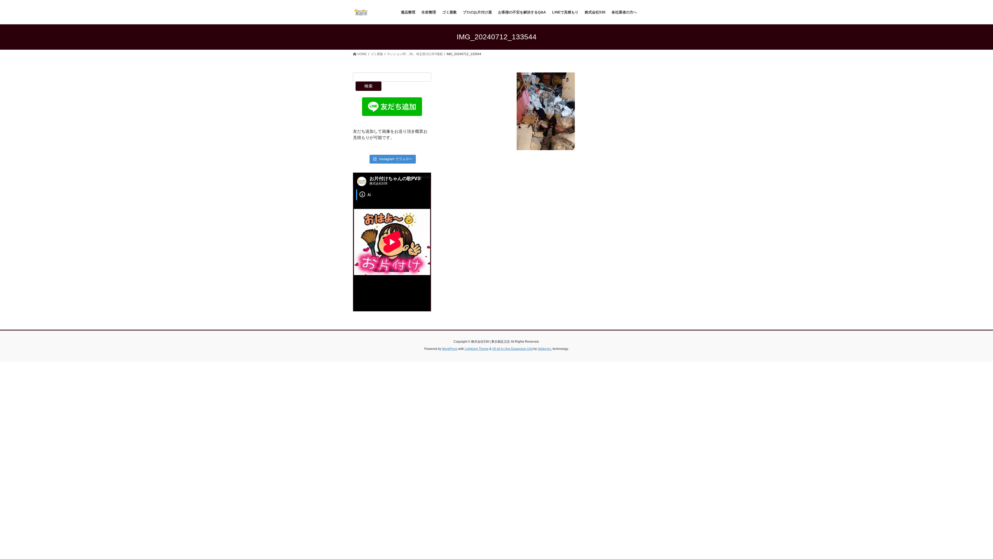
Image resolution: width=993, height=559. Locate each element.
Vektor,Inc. (545, 349)
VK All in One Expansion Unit (512, 349)
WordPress (449, 349)
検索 (368, 86)
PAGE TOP (967, 537)
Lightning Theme (476, 349)
